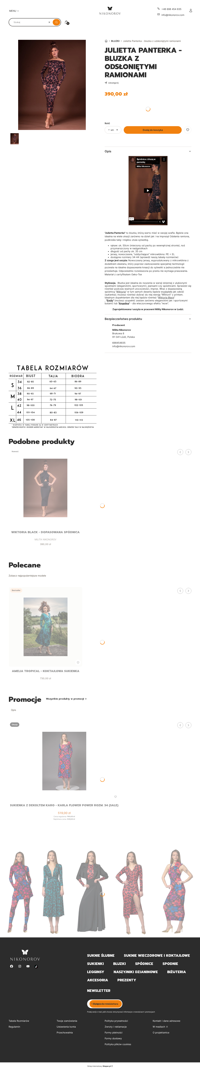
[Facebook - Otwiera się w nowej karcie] (11, 966)
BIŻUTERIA (176, 972)
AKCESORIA (97, 980)
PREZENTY (126, 980)
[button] (56, 22)
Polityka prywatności (116, 1020)
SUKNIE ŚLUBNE (100, 955)
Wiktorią (121, 291)
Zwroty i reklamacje (116, 1026)
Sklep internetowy (99, 1066)
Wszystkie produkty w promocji (65, 699)
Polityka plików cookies (118, 1044)
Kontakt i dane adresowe (166, 1020)
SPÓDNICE (144, 964)
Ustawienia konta (66, 1026)
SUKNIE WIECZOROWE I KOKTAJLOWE (157, 955)
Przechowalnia (65, 1032)
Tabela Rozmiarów (19, 1020)
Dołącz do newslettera (105, 1003)
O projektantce (161, 1032)
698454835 (118, 342)
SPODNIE (170, 964)
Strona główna (106, 41)
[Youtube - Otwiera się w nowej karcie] (28, 966)
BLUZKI (115, 41)
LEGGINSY (95, 972)
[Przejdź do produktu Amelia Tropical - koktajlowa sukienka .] (45, 627)
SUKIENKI (95, 964)
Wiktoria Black (166, 297)
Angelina (124, 303)
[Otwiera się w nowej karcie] (36, 966)
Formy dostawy (113, 1038)
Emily (110, 300)
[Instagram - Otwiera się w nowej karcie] (20, 966)
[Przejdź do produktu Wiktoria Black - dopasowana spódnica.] (45, 488)
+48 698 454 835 (171, 9)
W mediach (159, 1026)
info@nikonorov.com (172, 14)
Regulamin (14, 1026)
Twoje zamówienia (67, 1020)
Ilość (107, 123)
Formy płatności (113, 1032)
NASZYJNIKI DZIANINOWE (136, 972)
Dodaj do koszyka (153, 129)
